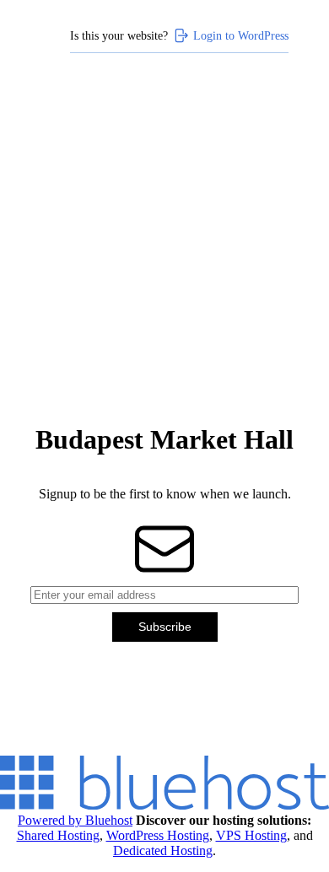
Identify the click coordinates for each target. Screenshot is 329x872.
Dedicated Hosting (163, 850)
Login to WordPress (241, 35)
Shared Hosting (58, 835)
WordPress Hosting (157, 835)
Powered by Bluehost (75, 820)
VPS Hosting (251, 835)
